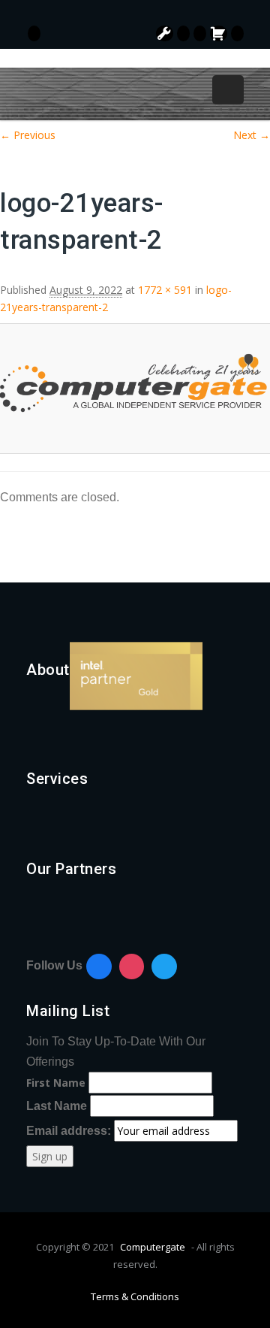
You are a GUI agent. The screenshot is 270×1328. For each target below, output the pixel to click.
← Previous (28, 135)
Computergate (152, 1247)
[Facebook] (99, 966)
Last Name (56, 1106)
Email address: (70, 1130)
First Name (56, 1082)
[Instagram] (132, 966)
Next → (251, 135)
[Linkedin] (164, 966)
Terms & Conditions (135, 1296)
